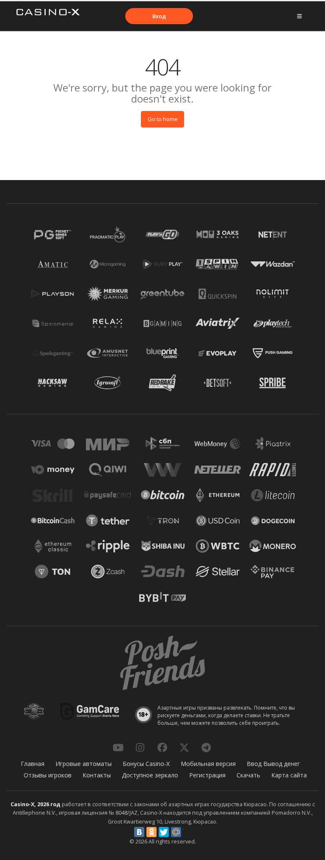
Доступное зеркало (150, 775)
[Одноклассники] (151, 832)
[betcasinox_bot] (206, 747)
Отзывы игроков (48, 775)
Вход (159, 16)
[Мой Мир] (176, 832)
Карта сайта (289, 775)
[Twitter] (164, 832)
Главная (32, 764)
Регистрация (207, 775)
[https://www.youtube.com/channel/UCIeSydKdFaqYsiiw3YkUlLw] (118, 747)
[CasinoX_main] (184, 747)
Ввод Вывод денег (273, 764)
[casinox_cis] (140, 747)
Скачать (248, 775)
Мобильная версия (208, 764)
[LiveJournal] (188, 832)
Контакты (97, 775)
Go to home (163, 119)
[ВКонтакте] (139, 832)
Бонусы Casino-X (146, 764)
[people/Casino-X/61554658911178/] (162, 747)
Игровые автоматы (83, 764)
